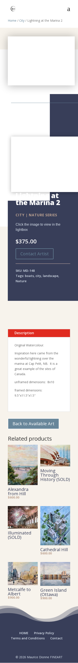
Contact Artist (34, 254)
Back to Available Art (33, 424)
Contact (56, 638)
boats (29, 276)
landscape (50, 276)
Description (24, 333)
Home (12, 20)
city (38, 276)
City (21, 20)
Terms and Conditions (28, 638)
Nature (21, 281)
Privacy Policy (44, 633)
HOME (23, 633)
